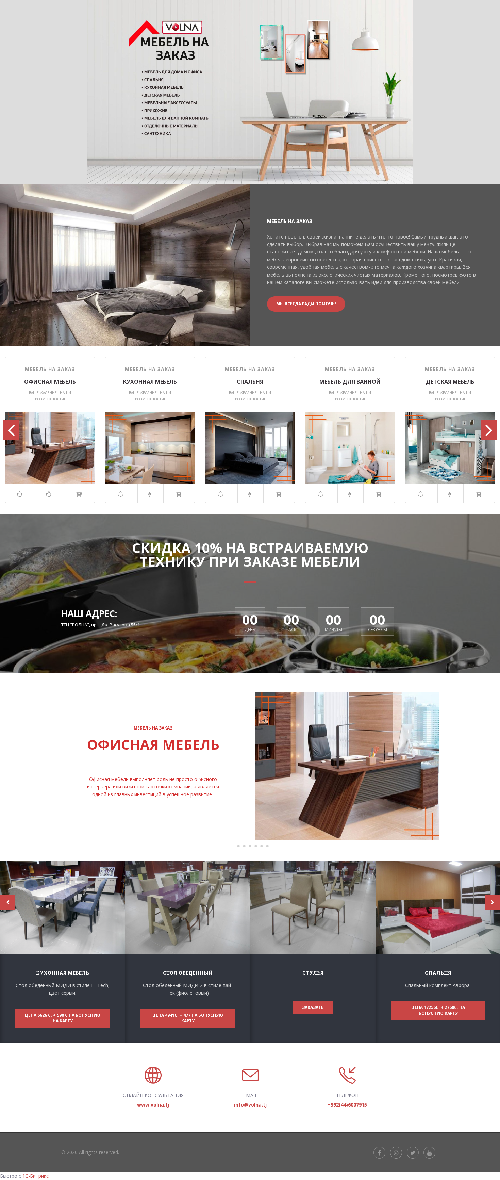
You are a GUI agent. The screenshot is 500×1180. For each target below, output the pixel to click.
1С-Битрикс (35, 1176)
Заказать (313, 1007)
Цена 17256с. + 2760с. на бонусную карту (438, 1010)
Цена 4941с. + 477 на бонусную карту (187, 1018)
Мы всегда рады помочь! (306, 304)
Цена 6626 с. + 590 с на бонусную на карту (62, 1018)
